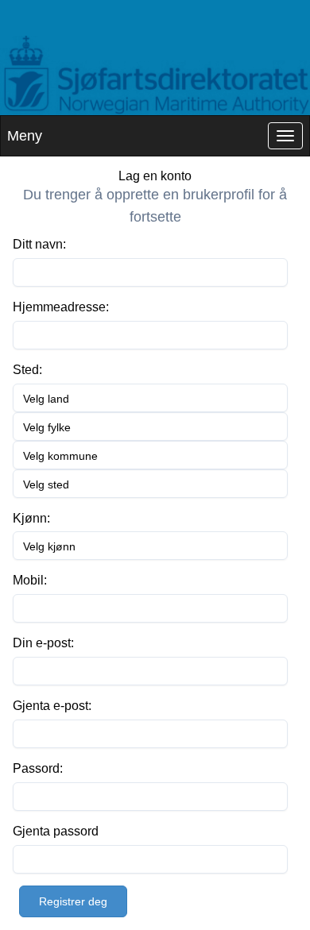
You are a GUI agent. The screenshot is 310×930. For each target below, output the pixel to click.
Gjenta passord (56, 831)
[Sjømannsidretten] (155, 75)
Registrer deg (73, 901)
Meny (24, 136)
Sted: (27, 369)
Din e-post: (43, 643)
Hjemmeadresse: (61, 307)
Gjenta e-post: (52, 705)
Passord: (38, 768)
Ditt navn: (39, 244)
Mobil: (30, 580)
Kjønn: (31, 518)
